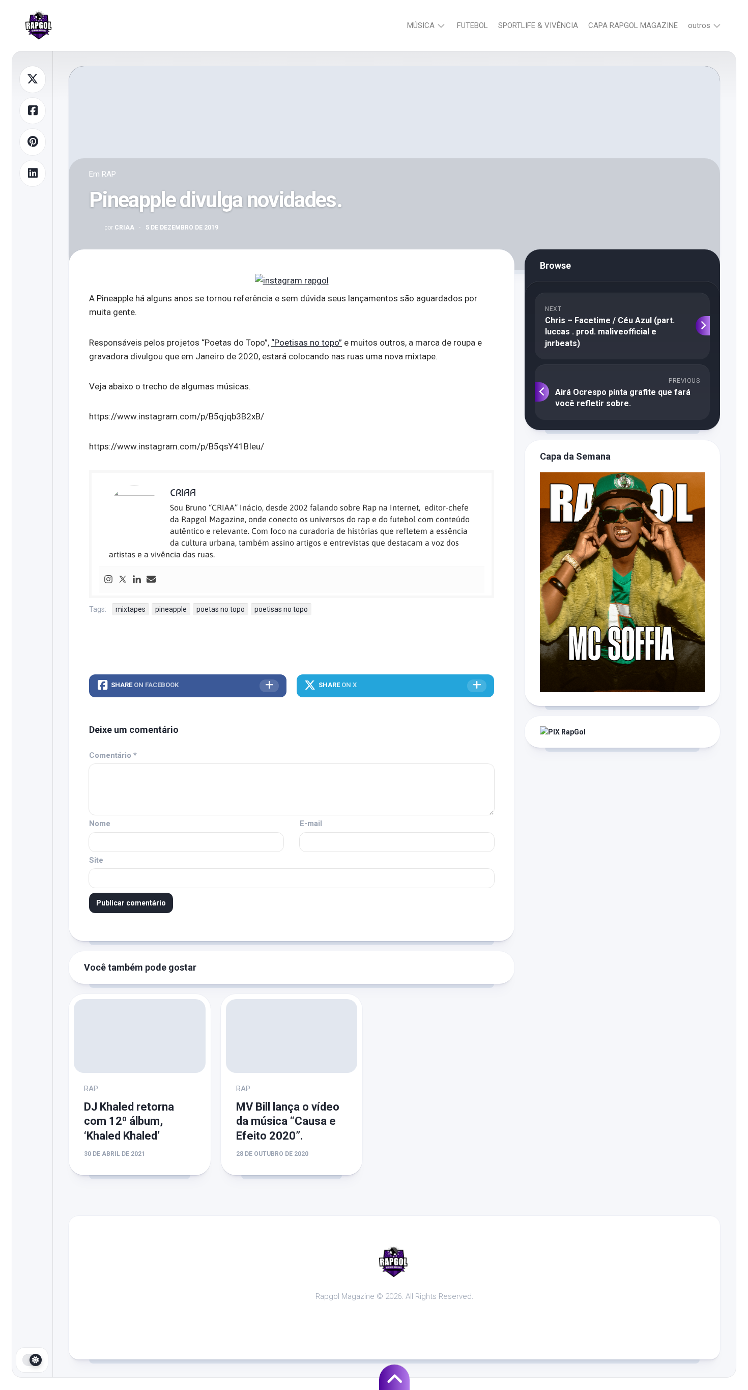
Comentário (113, 755)
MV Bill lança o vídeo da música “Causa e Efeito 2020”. (287, 1121)
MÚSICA (421, 25)
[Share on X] (32, 79)
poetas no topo (220, 609)
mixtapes (131, 609)
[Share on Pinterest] (32, 142)
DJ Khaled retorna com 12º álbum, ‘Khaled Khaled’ (129, 1121)
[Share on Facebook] (32, 111)
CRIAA (119, 227)
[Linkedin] (136, 580)
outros (699, 25)
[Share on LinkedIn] (32, 173)
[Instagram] (108, 580)
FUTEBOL (472, 25)
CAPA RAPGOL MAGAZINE (633, 25)
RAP (109, 174)
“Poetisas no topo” (306, 342)
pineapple (171, 609)
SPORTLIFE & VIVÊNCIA (538, 25)
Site (96, 860)
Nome (99, 823)
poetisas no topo (281, 609)
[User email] (151, 580)
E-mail (311, 823)
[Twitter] (122, 580)
